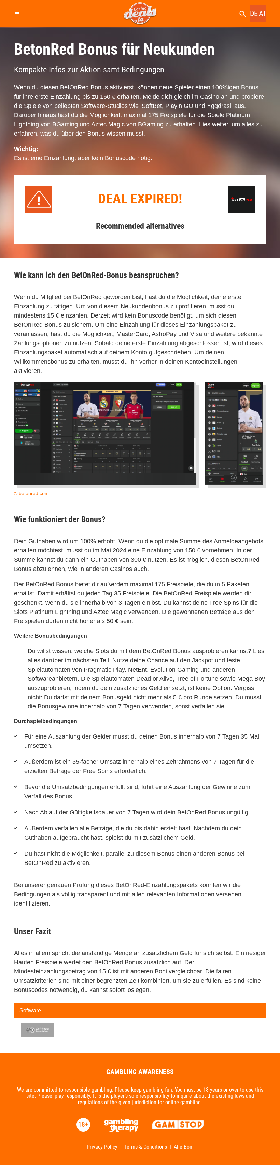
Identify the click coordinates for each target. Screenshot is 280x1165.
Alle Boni (184, 1147)
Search (243, 14)
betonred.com (34, 493)
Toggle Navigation (16, 13)
